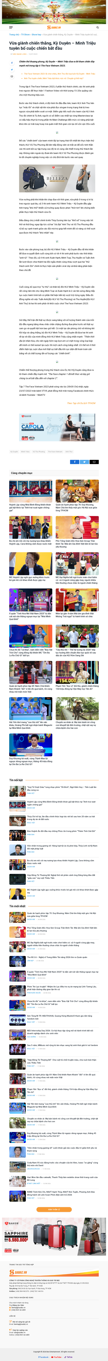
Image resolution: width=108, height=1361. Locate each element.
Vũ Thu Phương (39, 452)
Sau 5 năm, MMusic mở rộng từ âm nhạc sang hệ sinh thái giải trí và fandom (62, 1045)
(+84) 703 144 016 (36, 1291)
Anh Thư (69, 452)
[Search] (97, 27)
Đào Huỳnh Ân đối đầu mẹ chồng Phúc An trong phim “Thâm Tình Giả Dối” (61, 831)
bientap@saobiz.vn (18, 1308)
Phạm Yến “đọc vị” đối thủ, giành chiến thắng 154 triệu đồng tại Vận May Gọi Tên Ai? (77, 687)
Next (103, 11)
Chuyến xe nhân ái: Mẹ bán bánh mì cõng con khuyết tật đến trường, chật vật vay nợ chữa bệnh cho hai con (76, 725)
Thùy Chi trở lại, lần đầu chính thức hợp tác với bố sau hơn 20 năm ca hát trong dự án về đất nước (61, 818)
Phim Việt (31, 793)
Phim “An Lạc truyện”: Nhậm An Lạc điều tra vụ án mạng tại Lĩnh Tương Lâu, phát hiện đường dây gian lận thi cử (62, 988)
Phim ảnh (30, 835)
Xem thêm (52, 1210)
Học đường (31, 1037)
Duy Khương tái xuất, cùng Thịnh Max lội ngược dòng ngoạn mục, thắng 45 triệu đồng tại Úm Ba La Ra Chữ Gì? (30, 761)
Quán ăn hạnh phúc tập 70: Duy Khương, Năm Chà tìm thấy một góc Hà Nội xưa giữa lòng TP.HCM (76, 507)
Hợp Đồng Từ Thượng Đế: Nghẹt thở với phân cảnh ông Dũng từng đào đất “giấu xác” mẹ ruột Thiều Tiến (61, 876)
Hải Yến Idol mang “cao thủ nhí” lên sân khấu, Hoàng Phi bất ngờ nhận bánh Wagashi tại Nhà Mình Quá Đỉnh (30, 725)
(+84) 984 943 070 (22, 1291)
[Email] (11, 76)
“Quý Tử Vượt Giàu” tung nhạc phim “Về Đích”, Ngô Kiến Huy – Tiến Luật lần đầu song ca (61, 788)
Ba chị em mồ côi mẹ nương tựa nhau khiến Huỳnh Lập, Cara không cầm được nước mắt (30, 542)
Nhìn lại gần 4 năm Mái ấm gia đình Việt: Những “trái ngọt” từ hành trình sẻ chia (75, 615)
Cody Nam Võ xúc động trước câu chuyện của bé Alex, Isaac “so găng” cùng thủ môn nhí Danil (62, 1164)
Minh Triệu (25, 452)
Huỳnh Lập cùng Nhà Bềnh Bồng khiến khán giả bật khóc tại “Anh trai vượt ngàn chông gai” (30, 507)
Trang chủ (14, 34)
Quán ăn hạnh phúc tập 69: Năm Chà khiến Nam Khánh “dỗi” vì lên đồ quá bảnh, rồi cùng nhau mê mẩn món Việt (30, 689)
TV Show (25, 34)
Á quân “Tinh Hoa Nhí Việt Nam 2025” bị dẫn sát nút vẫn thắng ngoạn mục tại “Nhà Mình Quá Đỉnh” (30, 616)
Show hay (36, 34)
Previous (5, 11)
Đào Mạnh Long (19, 54)
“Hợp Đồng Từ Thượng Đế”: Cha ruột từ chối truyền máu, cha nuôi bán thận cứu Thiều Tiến (61, 1061)
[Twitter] (11, 69)
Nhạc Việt (31, 823)
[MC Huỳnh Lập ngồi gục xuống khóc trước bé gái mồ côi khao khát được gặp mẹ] (30, 563)
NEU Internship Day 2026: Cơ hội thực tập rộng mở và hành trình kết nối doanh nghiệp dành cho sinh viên (60, 1032)
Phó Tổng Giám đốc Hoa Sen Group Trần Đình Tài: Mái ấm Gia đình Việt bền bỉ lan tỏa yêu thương (77, 544)
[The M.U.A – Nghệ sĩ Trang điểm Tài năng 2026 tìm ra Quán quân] (17, 961)
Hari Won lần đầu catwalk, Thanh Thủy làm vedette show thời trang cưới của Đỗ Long (62, 1178)
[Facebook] (11, 62)
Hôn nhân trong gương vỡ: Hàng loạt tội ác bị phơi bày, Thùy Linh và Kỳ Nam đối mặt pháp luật (62, 847)
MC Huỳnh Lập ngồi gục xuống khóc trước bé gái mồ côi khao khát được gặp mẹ (29, 578)
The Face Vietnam (55, 452)
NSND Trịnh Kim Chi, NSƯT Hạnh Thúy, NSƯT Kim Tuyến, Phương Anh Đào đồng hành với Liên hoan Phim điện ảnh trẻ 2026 (61, 1193)
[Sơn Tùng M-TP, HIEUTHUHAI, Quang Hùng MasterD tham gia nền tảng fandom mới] (17, 1020)
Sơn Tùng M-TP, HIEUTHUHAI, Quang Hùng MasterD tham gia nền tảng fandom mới (59, 1017)
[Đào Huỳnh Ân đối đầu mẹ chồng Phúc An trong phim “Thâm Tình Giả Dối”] (17, 835)
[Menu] (11, 27)
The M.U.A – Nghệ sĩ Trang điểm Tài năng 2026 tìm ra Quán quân (57, 957)
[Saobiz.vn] (54, 27)
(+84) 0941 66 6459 (18, 1310)
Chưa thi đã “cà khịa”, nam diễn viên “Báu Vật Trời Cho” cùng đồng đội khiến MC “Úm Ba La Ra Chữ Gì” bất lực (30, 653)
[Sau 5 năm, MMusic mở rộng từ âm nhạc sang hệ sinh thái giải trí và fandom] (17, 1049)
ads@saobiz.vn (19, 1332)
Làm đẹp (30, 961)
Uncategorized (33, 1169)
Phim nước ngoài (34, 993)
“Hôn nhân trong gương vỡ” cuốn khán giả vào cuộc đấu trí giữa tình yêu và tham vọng (62, 1149)
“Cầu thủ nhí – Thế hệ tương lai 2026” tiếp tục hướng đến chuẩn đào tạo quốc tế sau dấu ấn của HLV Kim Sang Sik (76, 653)
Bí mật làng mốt (33, 1183)
